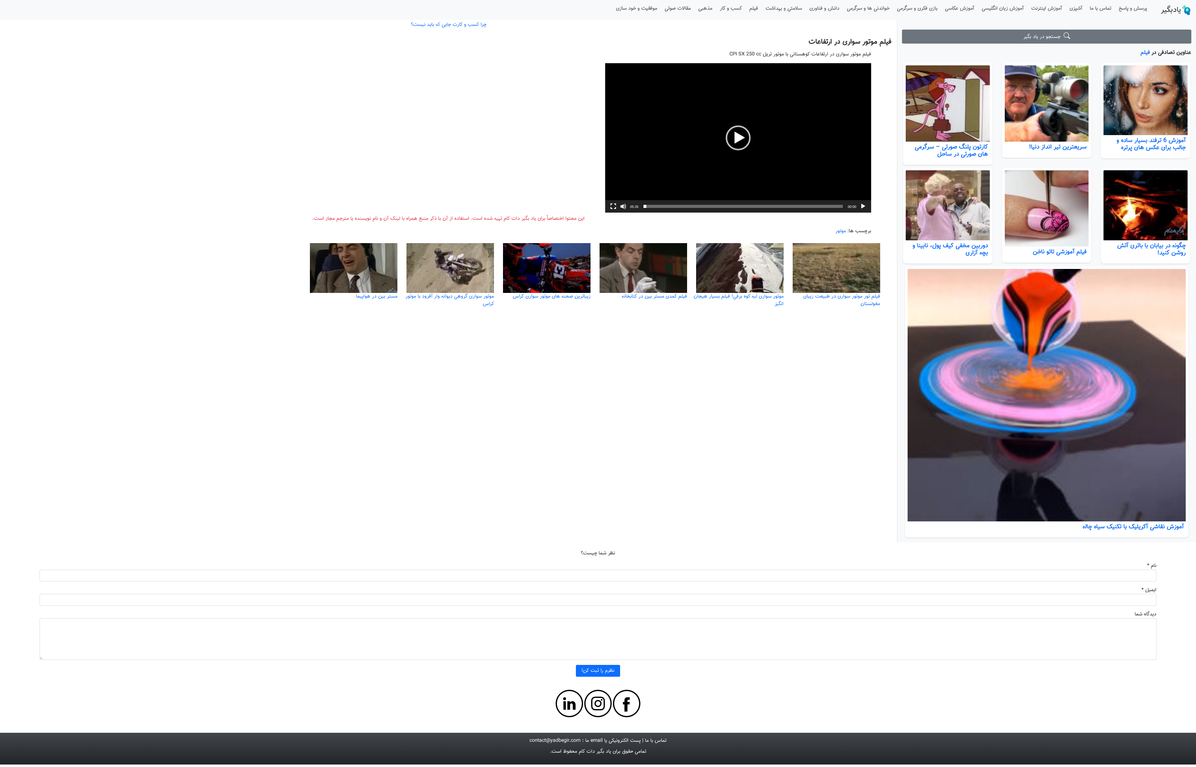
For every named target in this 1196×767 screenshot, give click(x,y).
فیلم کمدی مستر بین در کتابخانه (654, 296)
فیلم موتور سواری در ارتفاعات (850, 41)
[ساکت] (623, 206)
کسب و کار (731, 8)
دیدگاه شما (1145, 614)
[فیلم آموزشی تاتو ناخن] (1047, 208)
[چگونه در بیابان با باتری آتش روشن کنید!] (1145, 205)
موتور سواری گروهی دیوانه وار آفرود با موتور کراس (450, 300)
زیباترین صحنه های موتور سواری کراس (552, 296)
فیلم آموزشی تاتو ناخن (1060, 251)
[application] (738, 138)
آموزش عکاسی (959, 8)
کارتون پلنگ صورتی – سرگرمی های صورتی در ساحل (951, 150)
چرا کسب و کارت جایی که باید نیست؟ (448, 25)
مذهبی (705, 8)
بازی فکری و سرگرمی (917, 8)
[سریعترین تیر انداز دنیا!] (1047, 103)
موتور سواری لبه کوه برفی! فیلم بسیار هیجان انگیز (739, 300)
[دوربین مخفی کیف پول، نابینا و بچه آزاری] (948, 205)
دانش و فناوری (824, 8)
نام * (1151, 566)
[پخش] (863, 206)
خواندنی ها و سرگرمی (868, 8)
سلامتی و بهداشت (784, 8)
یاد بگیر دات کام (595, 751)
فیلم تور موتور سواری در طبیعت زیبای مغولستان (841, 300)
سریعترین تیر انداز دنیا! (1058, 147)
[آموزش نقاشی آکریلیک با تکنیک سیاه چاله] (1046, 395)
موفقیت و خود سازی (636, 8)
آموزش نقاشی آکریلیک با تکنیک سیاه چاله (1133, 526)
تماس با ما (1100, 8)
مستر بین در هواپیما (376, 296)
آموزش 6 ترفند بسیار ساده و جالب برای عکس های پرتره (1151, 144)
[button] (738, 137)
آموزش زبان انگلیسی (1003, 8)
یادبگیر (1171, 10)
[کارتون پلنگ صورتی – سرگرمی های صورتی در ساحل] (948, 103)
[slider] (743, 206)
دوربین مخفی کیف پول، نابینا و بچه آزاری (950, 249)
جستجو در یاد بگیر (1043, 37)
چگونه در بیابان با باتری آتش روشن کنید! (1151, 249)
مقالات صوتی (678, 8)
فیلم (753, 8)
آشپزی (1076, 8)
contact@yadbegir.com (555, 741)
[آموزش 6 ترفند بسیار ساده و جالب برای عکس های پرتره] (1145, 100)
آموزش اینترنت (1046, 8)
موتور (840, 231)
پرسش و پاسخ (1133, 8)
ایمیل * (1148, 590)
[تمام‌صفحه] (613, 206)
